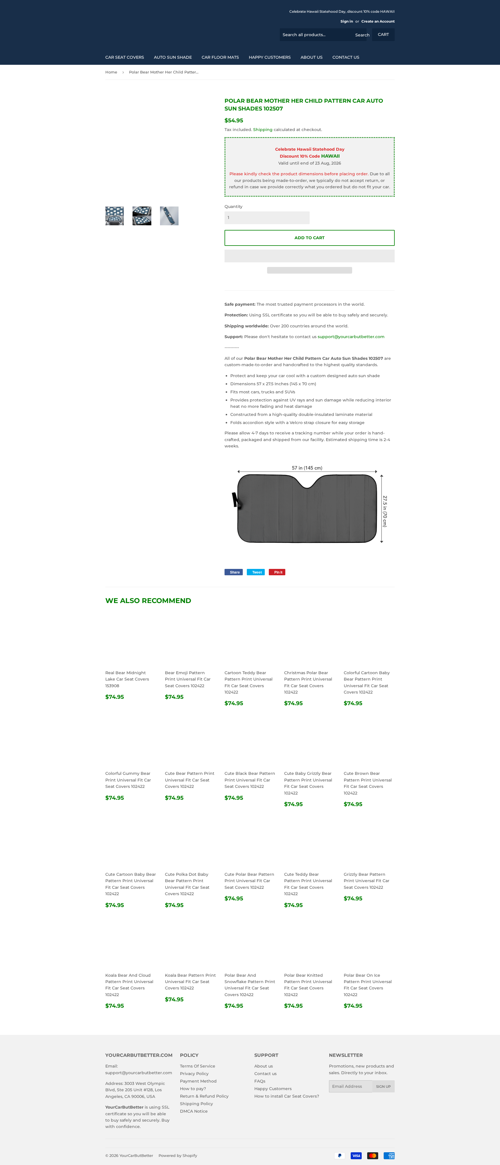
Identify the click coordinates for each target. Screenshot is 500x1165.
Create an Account (378, 21)
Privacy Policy (194, 1073)
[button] (310, 256)
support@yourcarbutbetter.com (351, 336)
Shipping (263, 129)
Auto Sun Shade (173, 57)
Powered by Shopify (178, 1155)
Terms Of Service (197, 1066)
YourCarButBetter (136, 1155)
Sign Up (383, 1086)
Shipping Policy (196, 1103)
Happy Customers (270, 57)
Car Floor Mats (220, 57)
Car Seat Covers (124, 57)
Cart (383, 34)
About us (312, 57)
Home (111, 72)
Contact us (345, 57)
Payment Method (198, 1081)
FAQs (259, 1081)
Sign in (347, 21)
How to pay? (193, 1088)
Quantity (233, 206)
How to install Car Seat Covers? (286, 1096)
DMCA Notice (194, 1111)
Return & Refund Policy (204, 1096)
